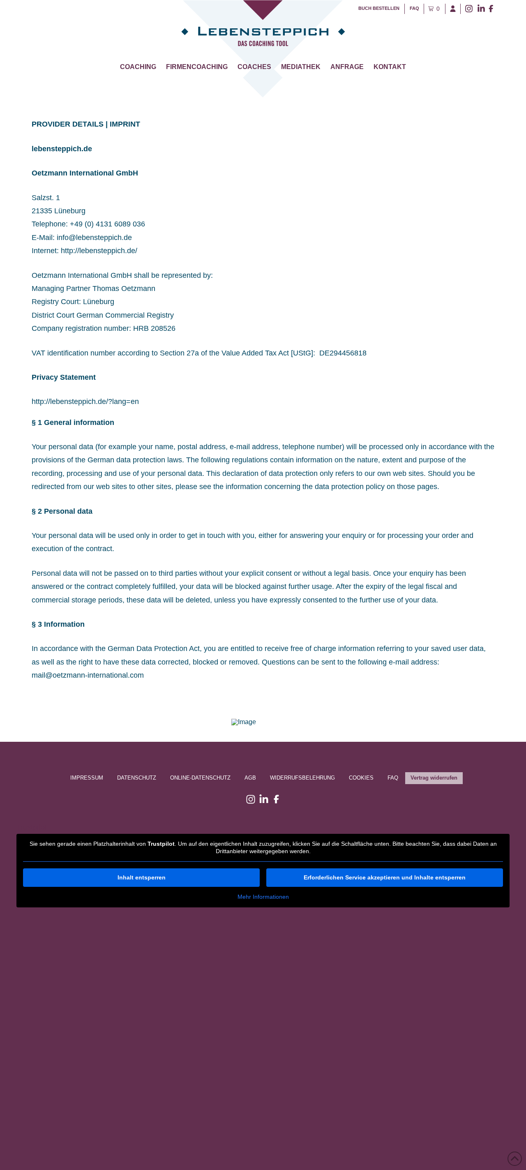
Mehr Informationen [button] (263, 896)
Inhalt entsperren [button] (142, 877)
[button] (432, 9)
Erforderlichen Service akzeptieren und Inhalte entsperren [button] (385, 877)
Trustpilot (31, 827)
